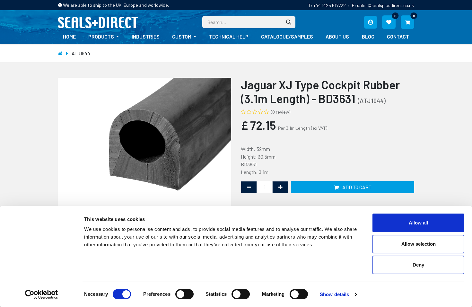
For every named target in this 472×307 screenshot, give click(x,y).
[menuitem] (69, 36)
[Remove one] (249, 187)
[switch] (184, 294)
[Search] (288, 22)
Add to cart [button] (356, 187)
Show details (334, 294)
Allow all (418, 222)
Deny (418, 265)
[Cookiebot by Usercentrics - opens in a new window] (41, 294)
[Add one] (280, 187)
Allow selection (418, 244)
